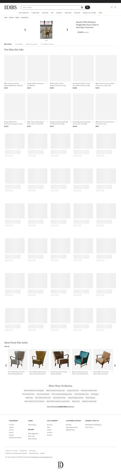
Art (52, 13)
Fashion (77, 13)
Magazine (93, 425)
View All (6, 346)
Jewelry (59, 13)
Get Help (68, 425)
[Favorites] (111, 7)
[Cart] (115, 7)
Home (5, 17)
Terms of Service (45, 457)
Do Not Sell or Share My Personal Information (16, 453)
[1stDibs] (10, 7)
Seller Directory (32, 439)
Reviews (49, 435)
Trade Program (32, 425)
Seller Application (33, 433)
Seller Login (31, 436)
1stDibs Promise (70, 430)
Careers (49, 430)
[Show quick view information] (24, 83)
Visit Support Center (72, 427)
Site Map (42, 453)
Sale (100, 13)
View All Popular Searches (60, 406)
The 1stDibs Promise (47, 44)
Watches (68, 13)
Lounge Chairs (24, 17)
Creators (11, 435)
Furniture (35, 13)
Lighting (45, 13)
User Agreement (23, 450)
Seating (17, 17)
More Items (8, 44)
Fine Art (11, 430)
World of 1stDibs (89, 13)
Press (48, 427)
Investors (49, 432)
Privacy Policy (32, 450)
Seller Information (31, 44)
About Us (49, 425)
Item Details (19, 44)
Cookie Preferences (34, 453)
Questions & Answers (15, 437)
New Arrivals (24, 13)
